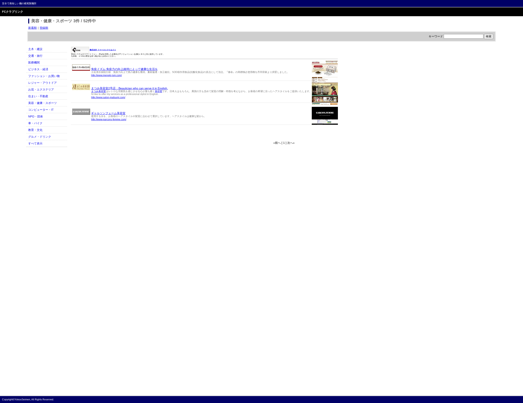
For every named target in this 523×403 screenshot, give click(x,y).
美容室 (158, 91)
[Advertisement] (119, 133)
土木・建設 (35, 49)
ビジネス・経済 (38, 69)
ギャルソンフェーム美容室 (108, 113)
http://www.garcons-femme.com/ (108, 119)
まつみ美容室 (98, 91)
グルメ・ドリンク (39, 136)
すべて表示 (35, 143)
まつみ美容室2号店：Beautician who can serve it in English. (129, 88)
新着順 (32, 27)
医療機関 (34, 62)
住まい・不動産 (38, 96)
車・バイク (35, 123)
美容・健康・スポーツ (42, 103)
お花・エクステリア (41, 89)
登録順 (44, 27)
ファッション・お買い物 (44, 76)
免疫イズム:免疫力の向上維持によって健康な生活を (124, 69)
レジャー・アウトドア (42, 82)
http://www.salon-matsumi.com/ (108, 97)
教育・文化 (35, 130)
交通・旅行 (35, 55)
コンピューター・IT (41, 109)
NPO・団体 (35, 116)
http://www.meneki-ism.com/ (106, 75)
